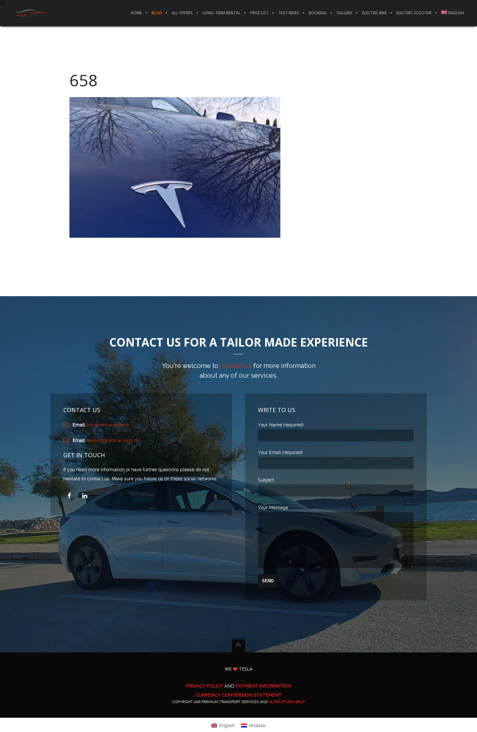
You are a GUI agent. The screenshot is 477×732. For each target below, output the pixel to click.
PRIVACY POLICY (204, 685)
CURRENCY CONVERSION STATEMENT (238, 695)
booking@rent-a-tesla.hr (112, 440)
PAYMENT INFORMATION (263, 685)
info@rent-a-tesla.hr (108, 424)
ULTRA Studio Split (287, 702)
